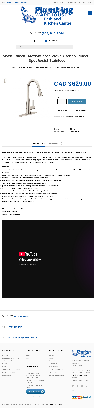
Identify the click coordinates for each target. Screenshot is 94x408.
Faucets (5, 355)
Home (14, 67)
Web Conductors (55, 404)
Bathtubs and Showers (10, 358)
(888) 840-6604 (53, 33)
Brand (20, 67)
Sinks (4, 367)
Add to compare (81, 110)
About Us (52, 358)
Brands (51, 355)
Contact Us (53, 361)
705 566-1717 (85, 370)
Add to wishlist (63, 110)
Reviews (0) (55, 143)
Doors (4, 364)
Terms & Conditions (56, 369)
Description (38, 143)
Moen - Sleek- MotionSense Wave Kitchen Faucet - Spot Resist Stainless (55, 67)
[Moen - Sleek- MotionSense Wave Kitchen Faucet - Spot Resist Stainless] (30, 98)
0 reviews (69, 117)
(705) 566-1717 (15, 327)
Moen (25, 67)
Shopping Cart (74, 2)
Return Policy (53, 372)
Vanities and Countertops (11, 369)
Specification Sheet (9, 211)
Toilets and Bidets (8, 361)
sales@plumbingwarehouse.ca (15, 2)
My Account (53, 364)
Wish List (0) (60, 2)
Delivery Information (56, 375)
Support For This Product (11, 214)
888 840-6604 (84, 373)
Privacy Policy (54, 367)
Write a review (80, 117)
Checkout (88, 2)
